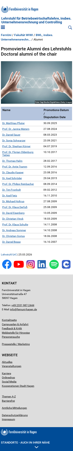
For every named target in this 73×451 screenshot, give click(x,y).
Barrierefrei (8, 400)
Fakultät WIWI (23, 35)
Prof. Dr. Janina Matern (15, 128)
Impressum (8, 419)
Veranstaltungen (11, 366)
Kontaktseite (9, 320)
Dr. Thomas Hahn (12, 160)
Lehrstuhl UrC (9, 254)
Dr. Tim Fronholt (11, 189)
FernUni (6, 35)
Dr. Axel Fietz (9, 195)
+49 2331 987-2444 (22, 305)
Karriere (6, 373)
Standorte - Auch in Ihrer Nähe (25, 442)
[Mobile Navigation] (3, 28)
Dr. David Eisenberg (13, 212)
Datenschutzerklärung (15, 415)
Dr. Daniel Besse (11, 241)
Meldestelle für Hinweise (16, 332)
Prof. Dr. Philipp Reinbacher (18, 183)
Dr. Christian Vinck (12, 218)
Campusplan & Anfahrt (15, 324)
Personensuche (11, 336)
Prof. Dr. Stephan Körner (16, 146)
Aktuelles (7, 362)
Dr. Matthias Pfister (13, 123)
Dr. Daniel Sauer (11, 134)
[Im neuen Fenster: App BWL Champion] (66, 268)
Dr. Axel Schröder (12, 178)
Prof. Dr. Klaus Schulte (15, 224)
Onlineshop (8, 377)
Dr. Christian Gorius (13, 236)
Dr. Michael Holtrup (13, 201)
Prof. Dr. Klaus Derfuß (14, 207)
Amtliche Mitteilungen (14, 407)
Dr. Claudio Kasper (13, 172)
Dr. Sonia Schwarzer (13, 140)
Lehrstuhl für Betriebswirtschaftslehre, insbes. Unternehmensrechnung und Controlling (36, 20)
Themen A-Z (9, 396)
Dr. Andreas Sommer (14, 230)
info (12, 309)
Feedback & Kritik (12, 328)
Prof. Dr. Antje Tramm (14, 166)
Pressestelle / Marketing (16, 344)
